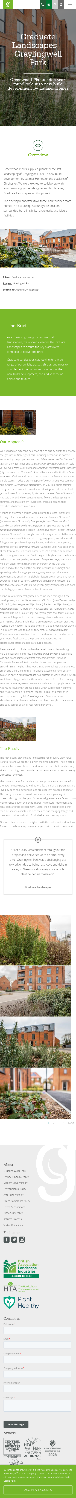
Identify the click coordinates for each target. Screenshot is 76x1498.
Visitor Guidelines (13, 1225)
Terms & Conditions (14, 1207)
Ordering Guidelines (15, 1170)
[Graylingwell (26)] (35, 965)
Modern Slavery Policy (15, 1182)
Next (71, 1123)
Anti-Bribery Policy (13, 1195)
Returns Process (13, 1219)
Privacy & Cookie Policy (16, 1177)
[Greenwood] (8, 4)
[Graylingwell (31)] (35, 1067)
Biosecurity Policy (13, 1213)
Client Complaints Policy (17, 1201)
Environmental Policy (15, 1189)
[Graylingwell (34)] (35, 1118)
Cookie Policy (10, 1480)
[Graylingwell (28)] (35, 1016)
